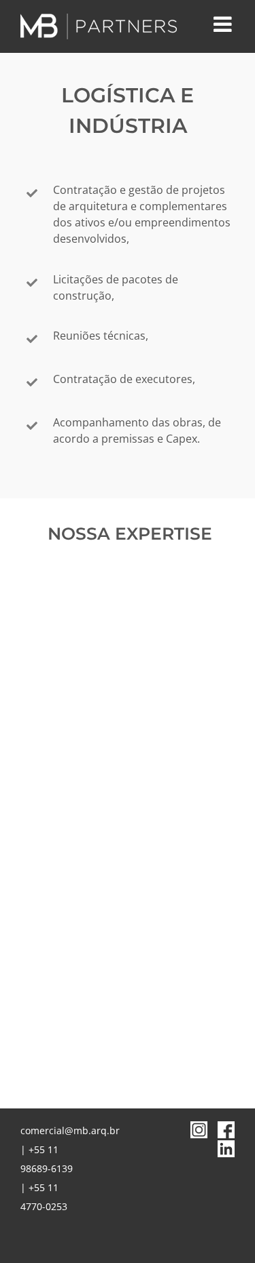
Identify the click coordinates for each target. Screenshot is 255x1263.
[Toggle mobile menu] (224, 24)
